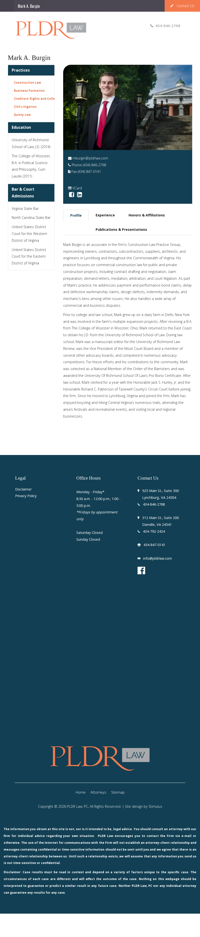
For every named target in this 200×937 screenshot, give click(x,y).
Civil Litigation (25, 107)
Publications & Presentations (121, 229)
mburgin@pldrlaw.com (90, 158)
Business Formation (29, 91)
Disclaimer (23, 489)
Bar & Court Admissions (23, 192)
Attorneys (98, 792)
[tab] (76, 215)
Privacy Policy (26, 496)
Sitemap (118, 792)
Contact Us (185, 5)
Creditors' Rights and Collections (39, 99)
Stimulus (155, 806)
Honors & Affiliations (147, 215)
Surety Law (22, 115)
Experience (105, 215)
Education (21, 127)
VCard (77, 188)
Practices (21, 70)
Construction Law (27, 82)
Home (81, 792)
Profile (76, 215)
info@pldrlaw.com (157, 558)
